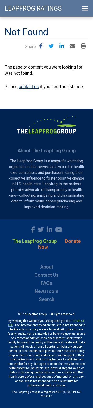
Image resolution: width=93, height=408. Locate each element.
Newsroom (46, 291)
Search (46, 299)
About (46, 267)
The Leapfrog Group (34, 241)
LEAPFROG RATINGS (33, 8)
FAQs (46, 283)
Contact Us (46, 275)
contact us (29, 86)
